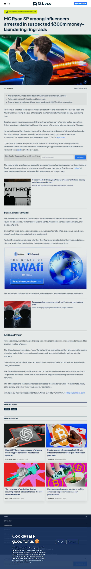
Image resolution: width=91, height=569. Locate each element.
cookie (24, 562)
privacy (17, 562)
